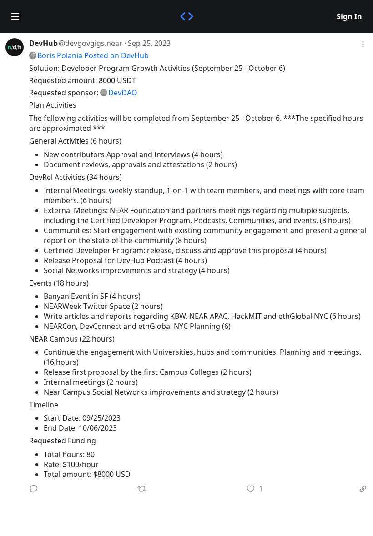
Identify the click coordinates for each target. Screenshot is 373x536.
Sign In (349, 16)
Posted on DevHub (116, 55)
